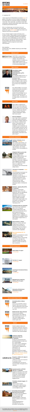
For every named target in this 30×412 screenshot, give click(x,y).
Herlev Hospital (13, 29)
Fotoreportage (15, 251)
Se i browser (25, 3)
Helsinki (24, 17)
